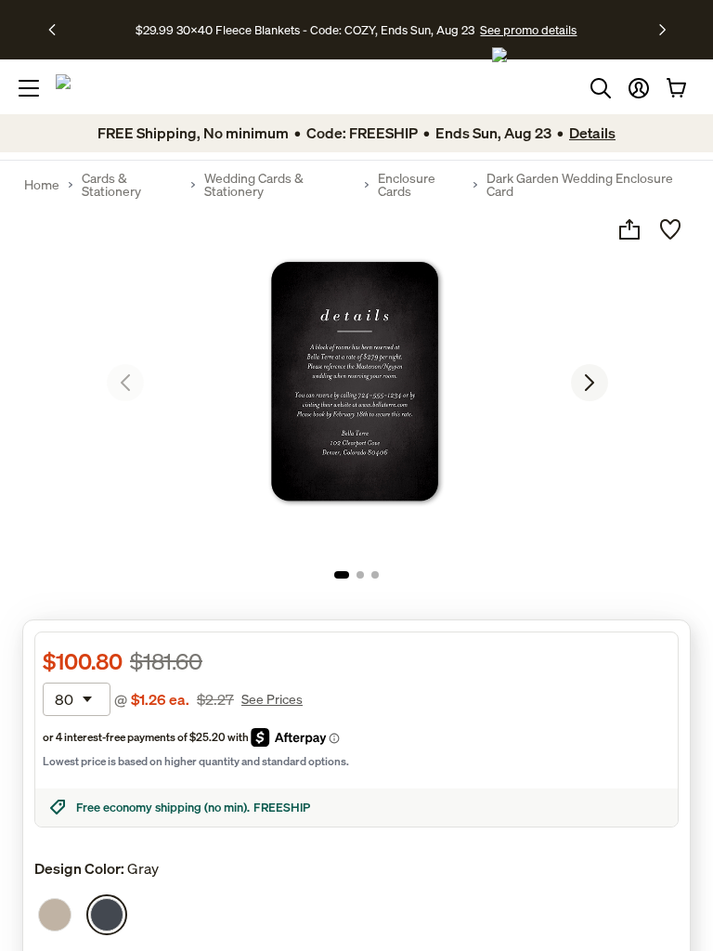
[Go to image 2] (360, 575)
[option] (54, 914)
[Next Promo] (662, 29)
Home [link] (41, 184)
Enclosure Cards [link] (406, 185)
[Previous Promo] (58, 29)
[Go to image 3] (375, 575)
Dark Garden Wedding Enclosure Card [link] (579, 185)
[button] (639, 88)
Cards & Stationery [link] (111, 185)
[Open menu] (29, 88)
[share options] (629, 229)
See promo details (528, 29)
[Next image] (589, 382)
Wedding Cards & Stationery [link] (254, 185)
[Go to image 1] (341, 575)
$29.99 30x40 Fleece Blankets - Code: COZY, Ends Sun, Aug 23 (308, 29)
